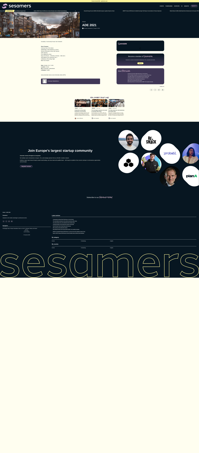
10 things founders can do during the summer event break (138, 77)
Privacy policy (26, 230)
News (8, 228)
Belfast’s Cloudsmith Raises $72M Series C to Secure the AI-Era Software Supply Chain (69, 231)
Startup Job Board (33, 228)
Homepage (5, 228)
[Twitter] (9, 221)
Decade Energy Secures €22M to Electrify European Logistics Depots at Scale (54, 10)
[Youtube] (12, 221)
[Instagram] (6, 221)
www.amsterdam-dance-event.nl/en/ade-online (51, 75)
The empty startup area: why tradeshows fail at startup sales (138, 76)
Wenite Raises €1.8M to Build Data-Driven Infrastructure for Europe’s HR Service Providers (142, 10)
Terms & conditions (27, 231)
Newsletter (16, 228)
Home (4, 212)
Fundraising (83, 241)
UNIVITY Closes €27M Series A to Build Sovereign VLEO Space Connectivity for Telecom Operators (96, 10)
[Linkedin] (4, 221)
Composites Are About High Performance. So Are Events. (138, 73)
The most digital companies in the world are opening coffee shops (65, 221)
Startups (84, 21)
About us (20, 228)
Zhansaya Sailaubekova (88, 28)
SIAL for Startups (25, 228)
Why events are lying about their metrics (135, 80)
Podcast (11, 228)
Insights (111, 241)
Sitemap (26, 229)
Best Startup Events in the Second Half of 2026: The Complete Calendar (140, 81)
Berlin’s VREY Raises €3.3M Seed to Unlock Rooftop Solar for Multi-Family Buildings (68, 233)
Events (53, 241)
